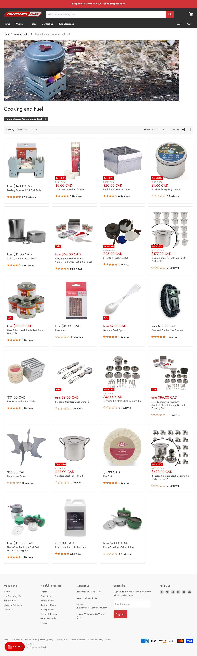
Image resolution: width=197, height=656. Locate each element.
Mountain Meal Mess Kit (115, 258)
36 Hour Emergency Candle (165, 189)
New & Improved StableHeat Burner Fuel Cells (25, 331)
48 (163, 129)
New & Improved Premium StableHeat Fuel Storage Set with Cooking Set (168, 405)
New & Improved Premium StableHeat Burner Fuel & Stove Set (73, 260)
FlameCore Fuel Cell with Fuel (119, 547)
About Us (8, 609)
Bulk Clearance (66, 24)
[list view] (189, 129)
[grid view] (184, 129)
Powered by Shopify (38, 647)
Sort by (10, 129)
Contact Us (47, 24)
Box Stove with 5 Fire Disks (21, 401)
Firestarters (60, 330)
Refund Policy (47, 600)
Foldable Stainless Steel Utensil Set (73, 402)
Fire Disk (107, 476)
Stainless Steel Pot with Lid (69, 476)
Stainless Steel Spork (114, 330)
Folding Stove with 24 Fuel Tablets (24, 190)
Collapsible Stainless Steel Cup (23, 258)
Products (20, 24)
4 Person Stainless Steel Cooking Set (122, 401)
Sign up (120, 614)
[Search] (170, 14)
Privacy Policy (47, 609)
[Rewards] (15, 646)
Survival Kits (10, 600)
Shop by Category (13, 605)
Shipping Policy (48, 605)
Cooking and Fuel (22, 34)
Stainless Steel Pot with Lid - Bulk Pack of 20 (168, 259)
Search (43, 591)
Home (7, 24)
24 (153, 129)
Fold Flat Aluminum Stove (116, 189)
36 (158, 129)
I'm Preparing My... (13, 596)
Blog (34, 24)
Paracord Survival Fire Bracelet (167, 330)
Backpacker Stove (16, 476)
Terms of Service (48, 614)
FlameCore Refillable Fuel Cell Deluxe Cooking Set (23, 549)
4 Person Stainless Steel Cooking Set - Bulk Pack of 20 (170, 477)
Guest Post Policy (49, 618)
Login (179, 24)
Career (43, 623)
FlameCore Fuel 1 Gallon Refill (71, 547)
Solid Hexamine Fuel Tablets (69, 189)
